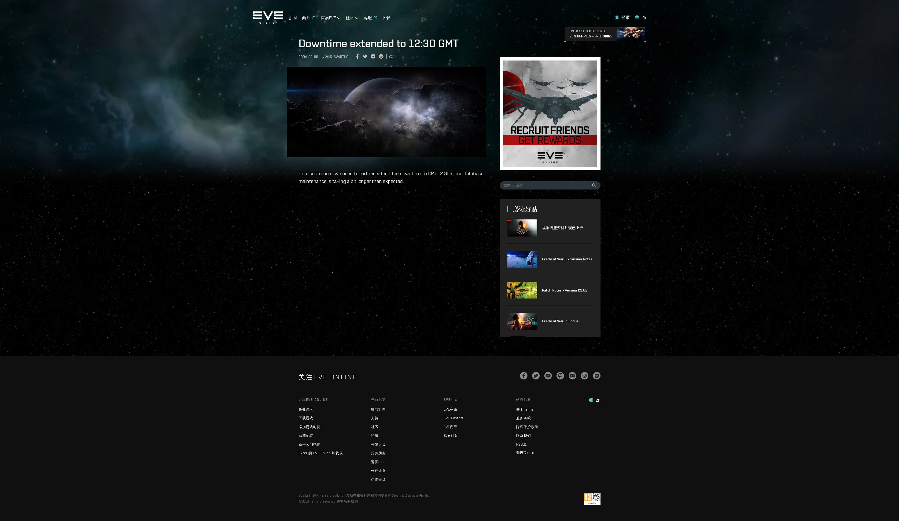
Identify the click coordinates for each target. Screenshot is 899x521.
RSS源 (521, 444)
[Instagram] (584, 375)
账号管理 (378, 409)
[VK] (597, 375)
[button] (622, 17)
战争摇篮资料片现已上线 (562, 228)
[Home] (268, 23)
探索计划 (451, 435)
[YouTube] (548, 375)
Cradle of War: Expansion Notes (567, 259)
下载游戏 (305, 418)
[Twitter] (536, 375)
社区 (375, 427)
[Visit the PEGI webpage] (592, 499)
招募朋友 (378, 453)
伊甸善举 (378, 479)
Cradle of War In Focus (560, 321)
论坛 (375, 435)
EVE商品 (450, 427)
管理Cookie (525, 452)
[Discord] (572, 375)
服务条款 (523, 418)
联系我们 (523, 435)
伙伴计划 (378, 471)
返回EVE (378, 462)
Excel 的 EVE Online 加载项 (320, 453)
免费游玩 (305, 409)
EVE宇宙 (450, 409)
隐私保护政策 (527, 427)
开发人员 (378, 444)
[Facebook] (523, 375)
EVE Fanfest (454, 418)
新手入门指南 (309, 444)
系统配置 (305, 435)
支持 (375, 418)
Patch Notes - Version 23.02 (564, 290)
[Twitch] (560, 375)
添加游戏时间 (309, 427)
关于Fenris (525, 409)
